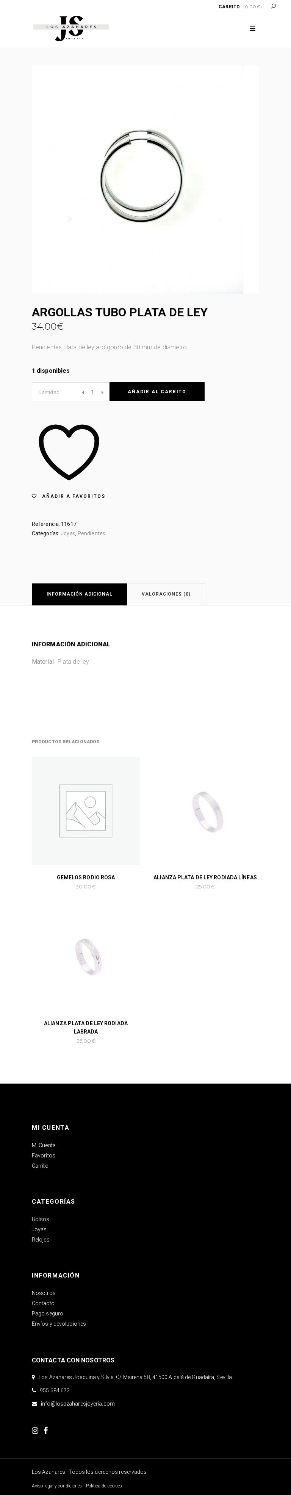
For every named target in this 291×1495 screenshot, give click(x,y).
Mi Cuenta (44, 1145)
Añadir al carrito (157, 391)
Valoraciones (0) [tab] (166, 594)
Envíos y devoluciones (59, 1324)
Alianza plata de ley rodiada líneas (205, 877)
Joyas (68, 533)
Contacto (43, 1303)
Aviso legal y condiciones (57, 1486)
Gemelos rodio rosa (86, 877)
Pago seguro (47, 1313)
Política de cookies (104, 1486)
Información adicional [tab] (80, 594)
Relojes (41, 1240)
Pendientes (91, 533)
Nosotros (44, 1293)
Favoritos (43, 1156)
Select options (181, 886)
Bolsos (41, 1219)
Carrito (40, 1166)
